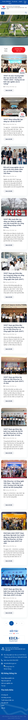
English (20, 1)
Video (10, 3)
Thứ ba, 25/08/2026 (6, 1)
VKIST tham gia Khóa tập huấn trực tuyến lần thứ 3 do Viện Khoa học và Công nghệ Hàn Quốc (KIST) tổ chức (14, 592)
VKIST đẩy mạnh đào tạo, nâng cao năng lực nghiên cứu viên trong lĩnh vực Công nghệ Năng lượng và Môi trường (14, 223)
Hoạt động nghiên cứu (7, 678)
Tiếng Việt (25, 2)
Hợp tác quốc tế (6, 681)
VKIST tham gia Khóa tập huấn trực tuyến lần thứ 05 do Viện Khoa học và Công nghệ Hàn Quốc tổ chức (13, 432)
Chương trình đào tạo (10, 87)
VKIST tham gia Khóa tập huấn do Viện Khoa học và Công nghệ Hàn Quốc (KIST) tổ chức (14, 380)
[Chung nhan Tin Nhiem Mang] (9, 667)
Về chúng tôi (4, 695)
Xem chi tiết (9, 90)
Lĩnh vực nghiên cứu (7, 683)
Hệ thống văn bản (6, 697)
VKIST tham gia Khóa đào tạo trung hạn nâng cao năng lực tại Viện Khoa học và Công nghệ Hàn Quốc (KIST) (14, 276)
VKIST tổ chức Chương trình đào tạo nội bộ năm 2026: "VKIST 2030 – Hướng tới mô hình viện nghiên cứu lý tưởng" (14, 80)
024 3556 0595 (14, 660)
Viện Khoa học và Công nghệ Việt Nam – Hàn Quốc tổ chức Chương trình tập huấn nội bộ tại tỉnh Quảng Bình (14, 484)
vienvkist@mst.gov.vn (10, 663)
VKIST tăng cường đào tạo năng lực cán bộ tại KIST (13, 120)
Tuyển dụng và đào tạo (7, 700)
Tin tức (3, 686)
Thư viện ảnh (14, 1)
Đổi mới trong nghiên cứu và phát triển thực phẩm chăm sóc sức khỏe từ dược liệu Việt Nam (14, 170)
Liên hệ (3, 708)
